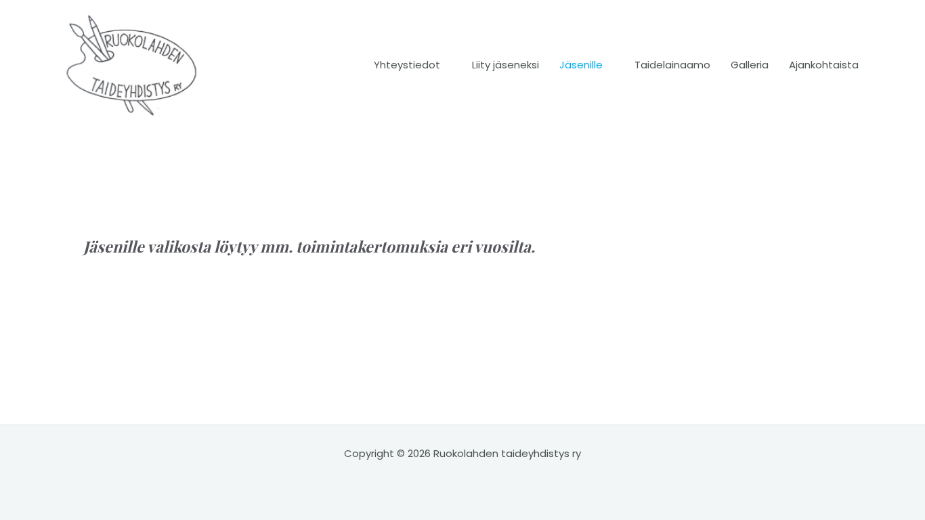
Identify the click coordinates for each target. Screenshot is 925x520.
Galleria (750, 65)
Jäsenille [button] (581, 65)
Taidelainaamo (672, 65)
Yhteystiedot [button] (407, 65)
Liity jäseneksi (505, 65)
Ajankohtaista (824, 65)
